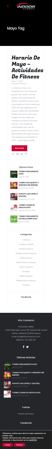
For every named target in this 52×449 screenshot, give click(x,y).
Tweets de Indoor (26, 413)
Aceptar (7, 445)
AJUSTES (33, 440)
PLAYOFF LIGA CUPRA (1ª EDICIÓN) (26, 383)
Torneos (26, 285)
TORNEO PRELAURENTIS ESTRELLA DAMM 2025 (28, 217)
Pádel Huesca (26, 276)
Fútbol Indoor (26, 258)
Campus (26, 239)
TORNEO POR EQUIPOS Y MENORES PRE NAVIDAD (29, 184)
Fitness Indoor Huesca (26, 253)
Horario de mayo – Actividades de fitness (27, 67)
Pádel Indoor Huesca (26, 280)
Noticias (26, 271)
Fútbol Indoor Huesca (26, 262)
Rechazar (19, 445)
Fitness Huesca (26, 248)
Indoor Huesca (20, 83)
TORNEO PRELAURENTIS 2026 (24, 364)
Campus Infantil (26, 244)
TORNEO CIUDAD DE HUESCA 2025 (27, 206)
